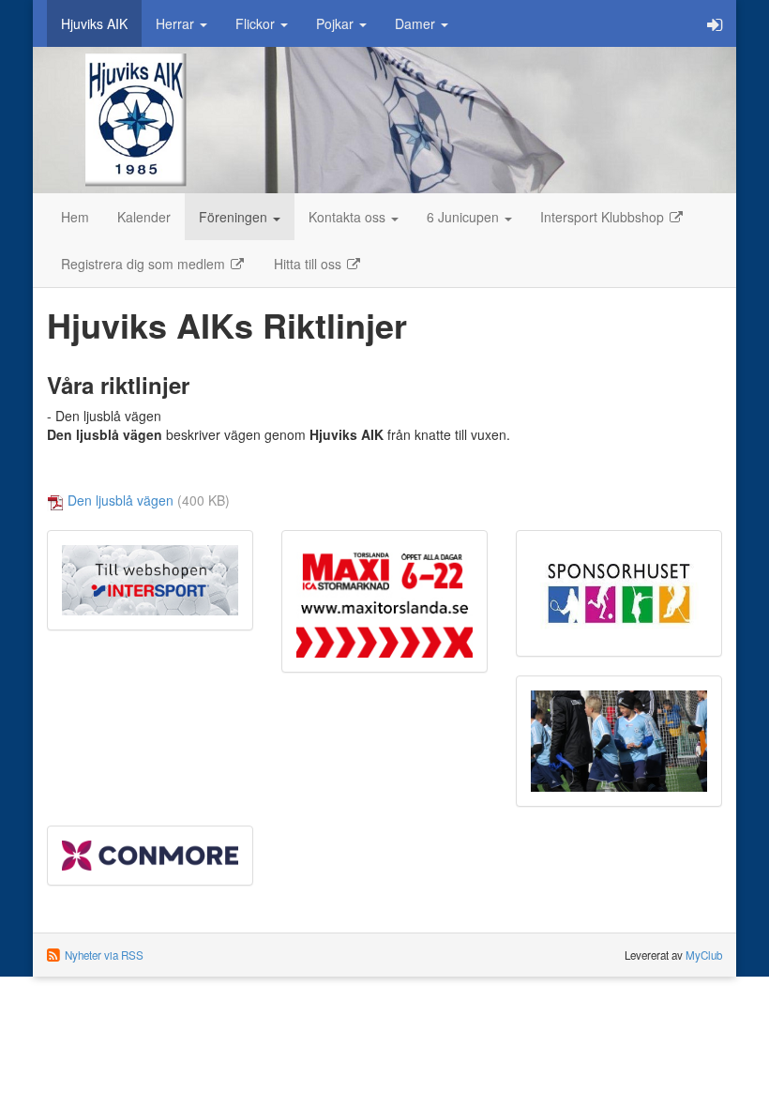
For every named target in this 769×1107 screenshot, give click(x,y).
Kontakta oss (349, 216)
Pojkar (336, 23)
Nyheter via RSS (104, 955)
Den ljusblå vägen (120, 500)
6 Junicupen (465, 216)
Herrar (177, 23)
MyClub (704, 955)
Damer (417, 23)
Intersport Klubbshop (604, 216)
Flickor (257, 23)
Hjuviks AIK (94, 23)
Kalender (144, 216)
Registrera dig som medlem (145, 263)
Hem (75, 216)
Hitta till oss (309, 263)
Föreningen (235, 216)
